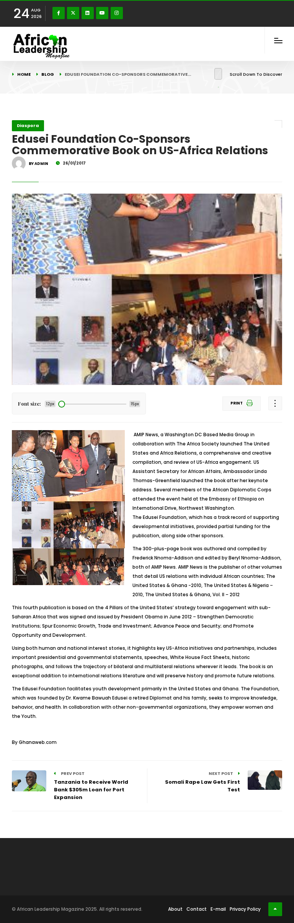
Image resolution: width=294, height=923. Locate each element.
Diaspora (28, 125)
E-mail (218, 909)
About (175, 909)
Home (24, 74)
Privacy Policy (245, 909)
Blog (47, 74)
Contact (196, 909)
